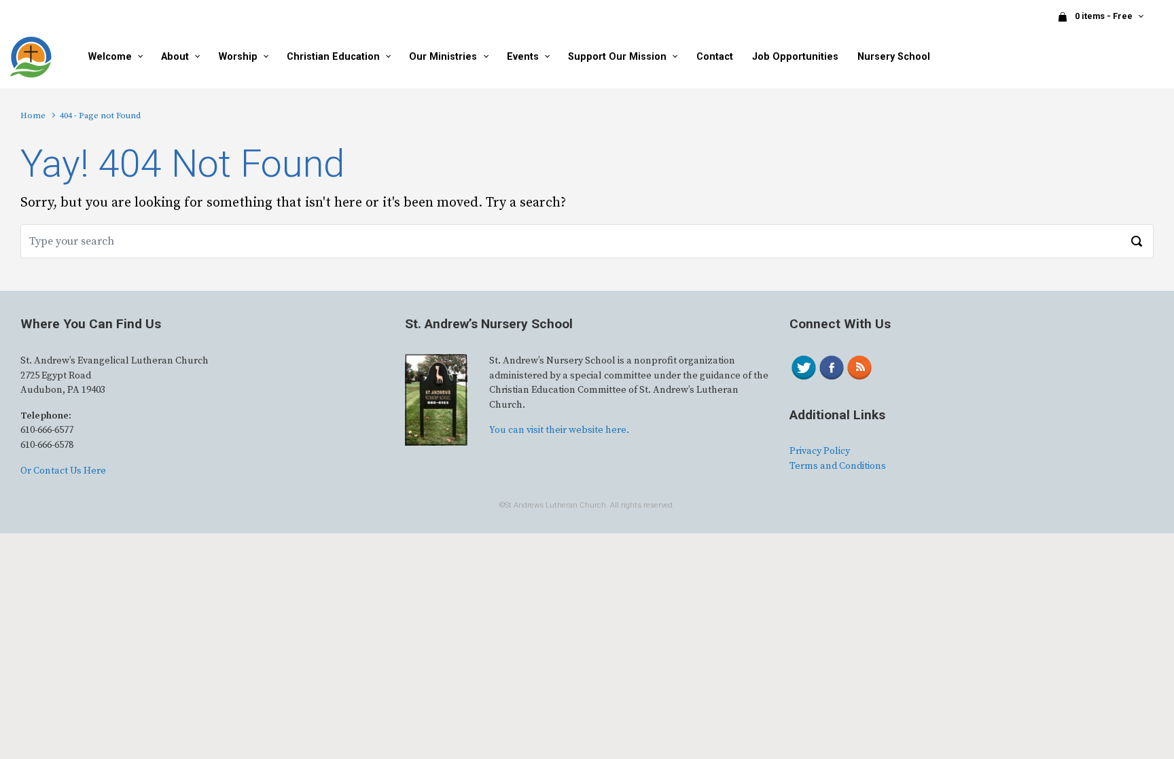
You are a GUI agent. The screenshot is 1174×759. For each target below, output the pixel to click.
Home (33, 115)
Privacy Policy (819, 451)
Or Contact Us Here (63, 471)
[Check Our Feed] (859, 366)
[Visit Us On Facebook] (831, 366)
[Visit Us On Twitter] (803, 366)
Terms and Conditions (837, 466)
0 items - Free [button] (1105, 16)
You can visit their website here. (559, 430)
